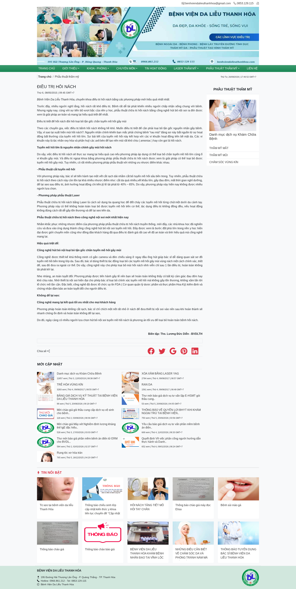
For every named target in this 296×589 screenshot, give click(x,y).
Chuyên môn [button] (125, 68)
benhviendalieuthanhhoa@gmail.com (208, 3)
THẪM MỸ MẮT (219, 148)
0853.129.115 (245, 3)
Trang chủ (46, 68)
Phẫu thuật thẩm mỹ (67, 76)
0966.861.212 (57, 580)
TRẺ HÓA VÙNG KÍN (70, 384)
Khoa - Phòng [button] (97, 68)
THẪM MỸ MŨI (218, 155)
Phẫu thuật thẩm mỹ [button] (221, 68)
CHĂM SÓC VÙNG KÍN (223, 162)
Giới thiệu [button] (69, 68)
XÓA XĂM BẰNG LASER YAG (160, 373)
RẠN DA (147, 384)
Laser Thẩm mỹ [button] (185, 68)
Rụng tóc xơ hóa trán (69, 452)
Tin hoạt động (155, 68)
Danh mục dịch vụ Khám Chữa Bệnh (79, 373)
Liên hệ (252, 68)
